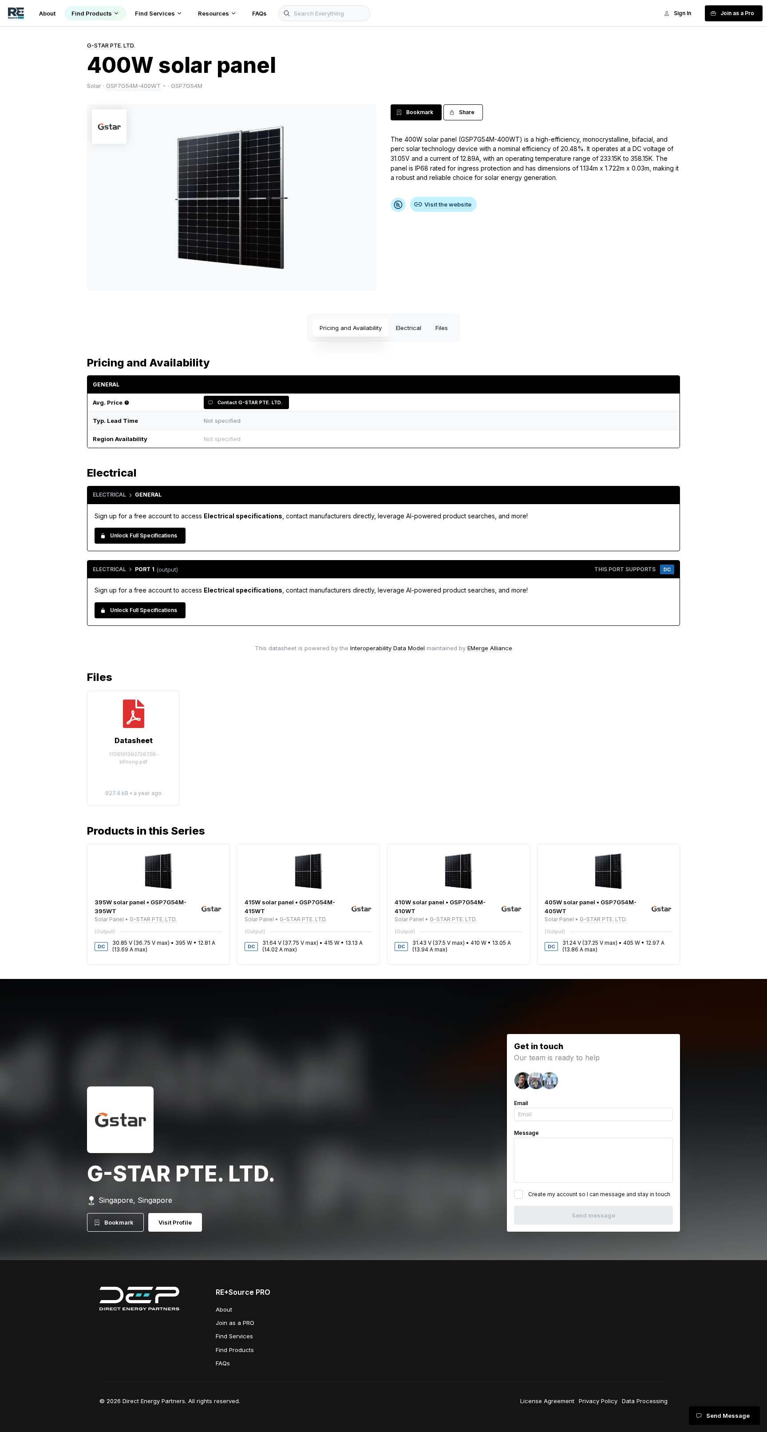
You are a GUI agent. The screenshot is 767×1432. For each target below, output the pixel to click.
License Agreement (547, 1400)
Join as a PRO (235, 1322)
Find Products (235, 1349)
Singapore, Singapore (135, 1200)
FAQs (223, 1363)
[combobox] (437, 439)
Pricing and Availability (351, 327)
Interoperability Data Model (387, 648)
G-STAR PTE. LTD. (111, 45)
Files (441, 327)
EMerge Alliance (489, 648)
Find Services (234, 1336)
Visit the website (447, 204)
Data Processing (645, 1400)
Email (521, 1103)
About (224, 1309)
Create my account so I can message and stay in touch (599, 1194)
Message (526, 1133)
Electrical (408, 327)
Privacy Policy (598, 1400)
